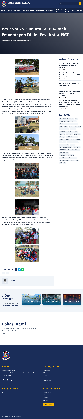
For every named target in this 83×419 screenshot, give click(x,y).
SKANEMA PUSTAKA (65, 150)
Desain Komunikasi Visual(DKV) (68, 121)
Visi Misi (45, 375)
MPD (44, 395)
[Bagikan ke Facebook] (16, 269)
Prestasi (76, 142)
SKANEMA (45, 400)
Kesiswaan (40, 10)
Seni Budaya (77, 147)
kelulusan (72, 129)
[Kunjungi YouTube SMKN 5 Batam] (11, 380)
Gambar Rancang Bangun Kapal (68, 124)
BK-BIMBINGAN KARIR (68, 118)
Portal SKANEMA (48, 404)
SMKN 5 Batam (76, 150)
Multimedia (77, 134)
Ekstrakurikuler (28, 10)
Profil (10, 10)
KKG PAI (69, 131)
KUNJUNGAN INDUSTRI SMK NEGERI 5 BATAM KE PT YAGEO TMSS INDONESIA (70, 93)
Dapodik (45, 397)
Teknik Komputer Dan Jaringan (68, 157)
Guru (61, 126)
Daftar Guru (5, 392)
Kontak (79, 10)
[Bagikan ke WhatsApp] (22, 269)
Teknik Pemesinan (64, 160)
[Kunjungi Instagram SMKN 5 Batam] (7, 380)
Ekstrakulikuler (47, 380)
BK (73, 10)
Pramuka (69, 142)
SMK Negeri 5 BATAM (16, 416)
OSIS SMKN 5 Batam (71, 137)
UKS (7, 273)
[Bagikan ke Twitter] (19, 269)
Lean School (69, 134)
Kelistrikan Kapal (64, 129)
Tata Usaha (67, 10)
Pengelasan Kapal (64, 139)
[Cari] (80, 3)
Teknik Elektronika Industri (67, 155)
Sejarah (45, 373)
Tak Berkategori (64, 152)
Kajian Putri (78, 126)
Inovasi (71, 126)
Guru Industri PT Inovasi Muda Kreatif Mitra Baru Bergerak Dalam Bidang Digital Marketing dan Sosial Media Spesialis (70, 103)
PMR (28, 40)
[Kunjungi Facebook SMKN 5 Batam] (4, 380)
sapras (72, 144)
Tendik (72, 160)
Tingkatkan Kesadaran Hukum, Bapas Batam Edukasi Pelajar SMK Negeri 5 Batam (69, 75)
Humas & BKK (59, 10)
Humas (13, 280)
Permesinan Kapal (75, 139)
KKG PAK (75, 131)
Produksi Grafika (64, 144)
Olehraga (62, 137)
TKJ (61, 163)
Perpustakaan (47, 392)
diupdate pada (12, 40)
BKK (76, 118)
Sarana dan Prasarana (66, 147)
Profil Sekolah (46, 370)
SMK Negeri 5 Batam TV (10, 305)
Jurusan (17, 10)
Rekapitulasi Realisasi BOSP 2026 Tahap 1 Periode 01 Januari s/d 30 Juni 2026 (69, 65)
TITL (77, 160)
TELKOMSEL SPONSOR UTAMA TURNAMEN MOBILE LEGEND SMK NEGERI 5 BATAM (69, 84)
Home (3, 10)
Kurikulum (49, 10)
